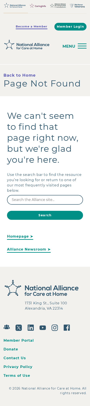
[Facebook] (68, 327)
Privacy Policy (18, 367)
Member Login (70, 27)
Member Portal (18, 340)
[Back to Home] (30, 44)
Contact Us (14, 358)
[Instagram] (56, 327)
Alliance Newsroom (26, 249)
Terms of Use (16, 376)
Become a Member (31, 26)
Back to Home (19, 75)
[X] (20, 327)
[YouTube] (44, 327)
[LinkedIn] (32, 327)
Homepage (18, 236)
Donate (10, 349)
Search (45, 215)
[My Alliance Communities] (7, 326)
